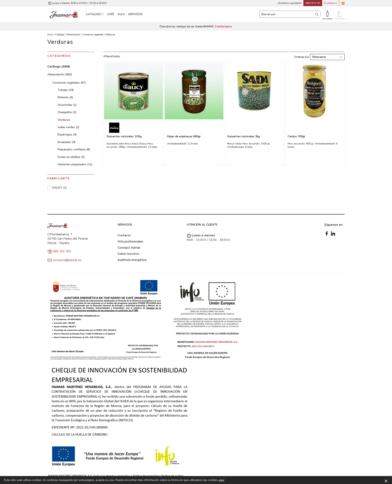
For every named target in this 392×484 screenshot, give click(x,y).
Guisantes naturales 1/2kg (124, 136)
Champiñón (67, 112)
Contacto (124, 235)
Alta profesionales (130, 241)
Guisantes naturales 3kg (243, 136)
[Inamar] (64, 14)
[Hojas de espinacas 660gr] (194, 91)
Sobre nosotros (128, 254)
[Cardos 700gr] (315, 91)
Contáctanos (223, 26)
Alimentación (59, 74)
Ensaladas (66, 142)
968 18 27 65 (312, 3)
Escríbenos (330, 3)
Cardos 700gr (296, 136)
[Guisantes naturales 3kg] (254, 91)
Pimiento (65, 97)
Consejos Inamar (129, 248)
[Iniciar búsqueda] (316, 14)
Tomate (66, 90)
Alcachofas (67, 105)
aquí (221, 480)
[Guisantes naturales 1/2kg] (134, 91)
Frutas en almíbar (71, 157)
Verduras (64, 120)
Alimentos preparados (75, 164)
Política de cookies (172, 475)
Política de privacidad (145, 475)
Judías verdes (68, 127)
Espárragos (67, 134)
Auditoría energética (132, 260)
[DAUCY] (134, 128)
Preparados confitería (74, 149)
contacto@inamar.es (67, 260)
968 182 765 (62, 251)
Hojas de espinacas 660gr (184, 136)
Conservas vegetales (69, 83)
